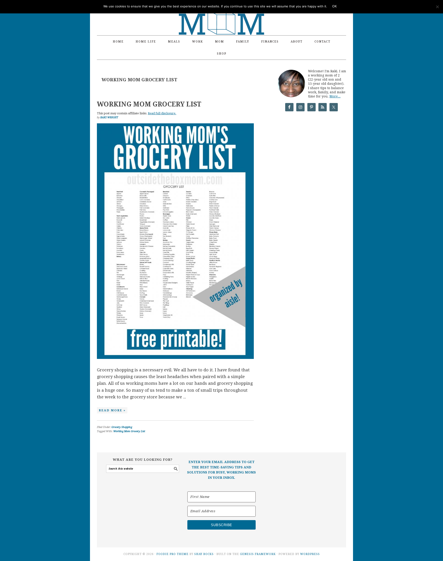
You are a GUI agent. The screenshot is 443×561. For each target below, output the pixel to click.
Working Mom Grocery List (149, 104)
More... (335, 96)
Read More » (112, 410)
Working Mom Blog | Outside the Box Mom (221, 15)
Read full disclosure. (162, 113)
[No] (437, 6)
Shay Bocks (204, 554)
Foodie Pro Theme (172, 554)
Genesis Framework (258, 554)
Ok (334, 6)
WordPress (310, 554)
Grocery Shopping (121, 427)
